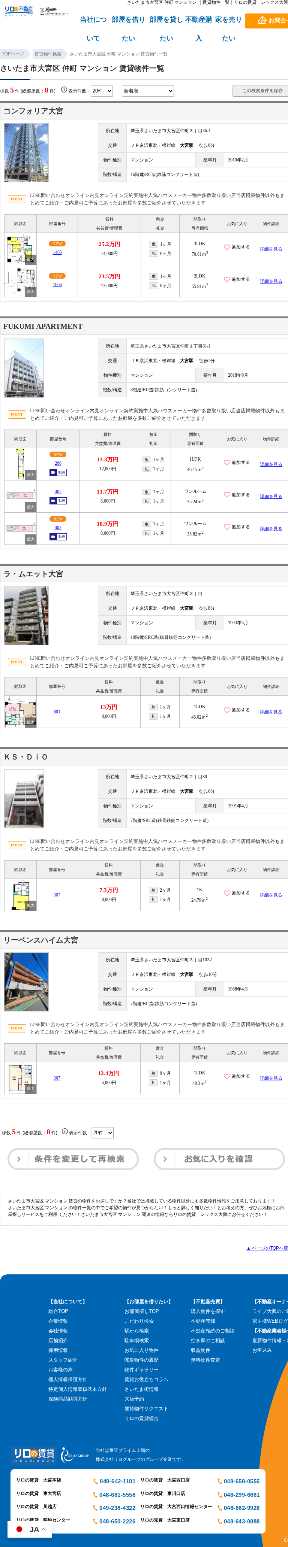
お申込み (262, 1350)
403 (58, 527)
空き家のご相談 (208, 1340)
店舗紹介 (58, 1340)
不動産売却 (203, 1321)
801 (57, 712)
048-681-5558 (117, 1495)
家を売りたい (228, 23)
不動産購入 (198, 23)
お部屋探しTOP (141, 1311)
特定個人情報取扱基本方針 (77, 1389)
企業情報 (58, 1321)
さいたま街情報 (141, 1389)
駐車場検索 (136, 1340)
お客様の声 (60, 1369)
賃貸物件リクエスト (146, 1408)
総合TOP (58, 1311)
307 (57, 895)
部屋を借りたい (129, 23)
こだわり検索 (139, 1321)
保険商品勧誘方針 (67, 1399)
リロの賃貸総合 (141, 1418)
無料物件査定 (205, 1360)
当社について (93, 23)
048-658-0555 (242, 1481)
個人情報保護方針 (67, 1379)
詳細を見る (271, 249)
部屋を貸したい (166, 23)
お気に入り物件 (141, 1350)
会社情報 (58, 1331)
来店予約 (134, 1399)
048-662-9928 (242, 1508)
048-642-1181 (117, 1481)
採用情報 (58, 1350)
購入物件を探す (208, 1311)
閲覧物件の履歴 (141, 1360)
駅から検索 (136, 1331)
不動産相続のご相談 (213, 1331)
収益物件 (200, 1350)
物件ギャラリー (141, 1369)
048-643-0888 (242, 1521)
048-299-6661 (242, 1495)
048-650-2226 (117, 1521)
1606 (57, 284)
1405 (57, 252)
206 (58, 463)
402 (58, 491)
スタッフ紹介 (63, 1360)
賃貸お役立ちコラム (146, 1379)
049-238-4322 (117, 1508)
